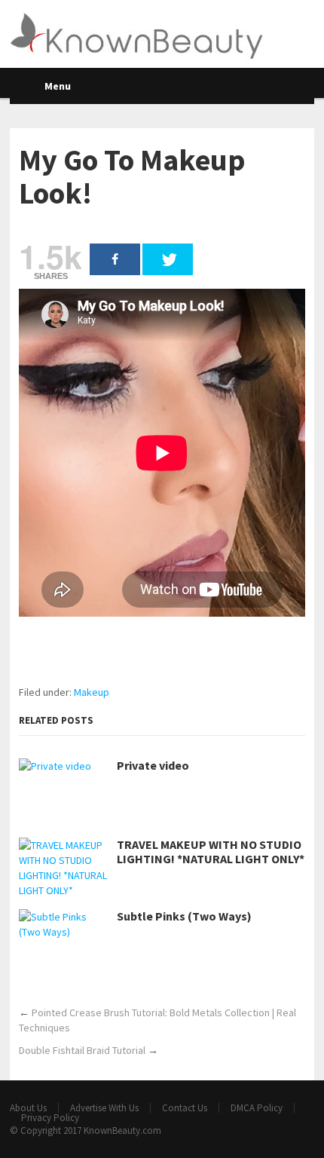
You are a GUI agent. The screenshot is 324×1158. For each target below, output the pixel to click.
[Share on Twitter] (167, 259)
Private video (153, 765)
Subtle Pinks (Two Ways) (184, 916)
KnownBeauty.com (122, 1130)
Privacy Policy (50, 1117)
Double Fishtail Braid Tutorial (82, 1050)
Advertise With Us (104, 1107)
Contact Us (184, 1107)
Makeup (91, 692)
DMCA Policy (257, 1107)
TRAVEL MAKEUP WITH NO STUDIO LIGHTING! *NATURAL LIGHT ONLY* (210, 852)
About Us (28, 1107)
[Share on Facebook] (115, 259)
